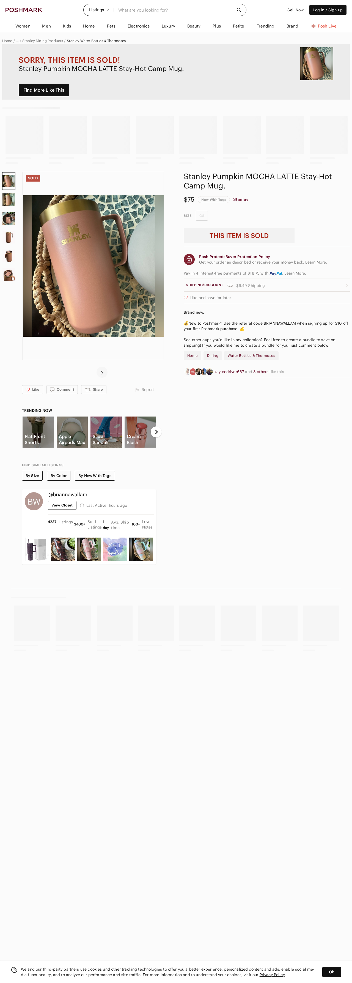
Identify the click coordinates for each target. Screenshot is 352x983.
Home (7, 41)
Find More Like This (43, 90)
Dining (212, 355)
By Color (59, 475)
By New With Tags (94, 475)
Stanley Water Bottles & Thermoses (96, 41)
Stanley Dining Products (42, 41)
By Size (32, 475)
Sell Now (295, 9)
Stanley (240, 199)
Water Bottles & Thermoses (251, 355)
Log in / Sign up (328, 9)
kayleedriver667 (230, 371)
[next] (102, 372)
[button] (99, 10)
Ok (331, 972)
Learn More (294, 273)
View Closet (62, 505)
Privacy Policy (272, 974)
